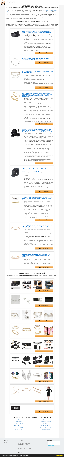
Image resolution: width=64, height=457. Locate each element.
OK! (59, 455)
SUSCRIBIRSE (51, 445)
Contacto (5, 442)
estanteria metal (45, 10)
